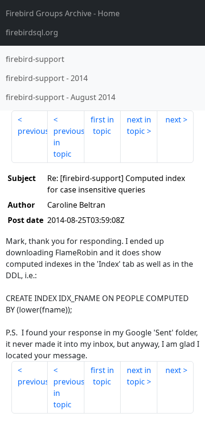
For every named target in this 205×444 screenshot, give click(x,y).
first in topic (102, 125)
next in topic (139, 125)
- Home (63, 13)
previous (33, 131)
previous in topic (68, 142)
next (173, 119)
